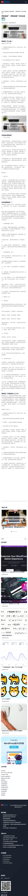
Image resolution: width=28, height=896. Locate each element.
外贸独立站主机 (4, 787)
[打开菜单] (26, 2)
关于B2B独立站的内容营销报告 (10, 841)
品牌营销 (3, 780)
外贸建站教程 (4, 783)
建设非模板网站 (6, 818)
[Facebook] (2, 895)
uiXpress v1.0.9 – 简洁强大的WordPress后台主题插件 (13, 572)
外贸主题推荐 (4, 782)
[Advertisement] (14, 485)
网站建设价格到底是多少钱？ (10, 815)
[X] (4, 895)
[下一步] (24, 520)
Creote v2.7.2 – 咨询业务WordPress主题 (10, 603)
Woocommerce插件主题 (6, 772)
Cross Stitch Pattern (7, 863)
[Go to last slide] (4, 520)
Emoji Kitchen (6, 859)
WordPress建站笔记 (5, 776)
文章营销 (3, 793)
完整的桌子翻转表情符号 (7, 635)
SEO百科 (3, 770)
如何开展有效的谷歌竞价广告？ (10, 837)
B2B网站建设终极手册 (8, 843)
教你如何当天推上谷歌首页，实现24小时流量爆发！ (12, 730)
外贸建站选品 (4, 785)
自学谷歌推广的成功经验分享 (10, 828)
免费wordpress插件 (5, 778)
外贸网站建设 (4, 789)
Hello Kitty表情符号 (6, 698)
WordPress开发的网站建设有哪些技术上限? (13, 845)
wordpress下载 (4, 774)
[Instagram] (6, 895)
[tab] (11, 531)
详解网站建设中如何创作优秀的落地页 (12, 822)
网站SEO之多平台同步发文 (9, 816)
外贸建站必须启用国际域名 (9, 820)
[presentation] (14, 518)
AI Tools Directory (7, 857)
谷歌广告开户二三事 (8, 839)
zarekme (6, 22)
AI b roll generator (7, 855)
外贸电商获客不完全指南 (9, 836)
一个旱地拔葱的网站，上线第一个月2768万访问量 (12, 667)
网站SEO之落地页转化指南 (9, 847)
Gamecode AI (6, 861)
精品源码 (3, 795)
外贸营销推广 (4, 791)
